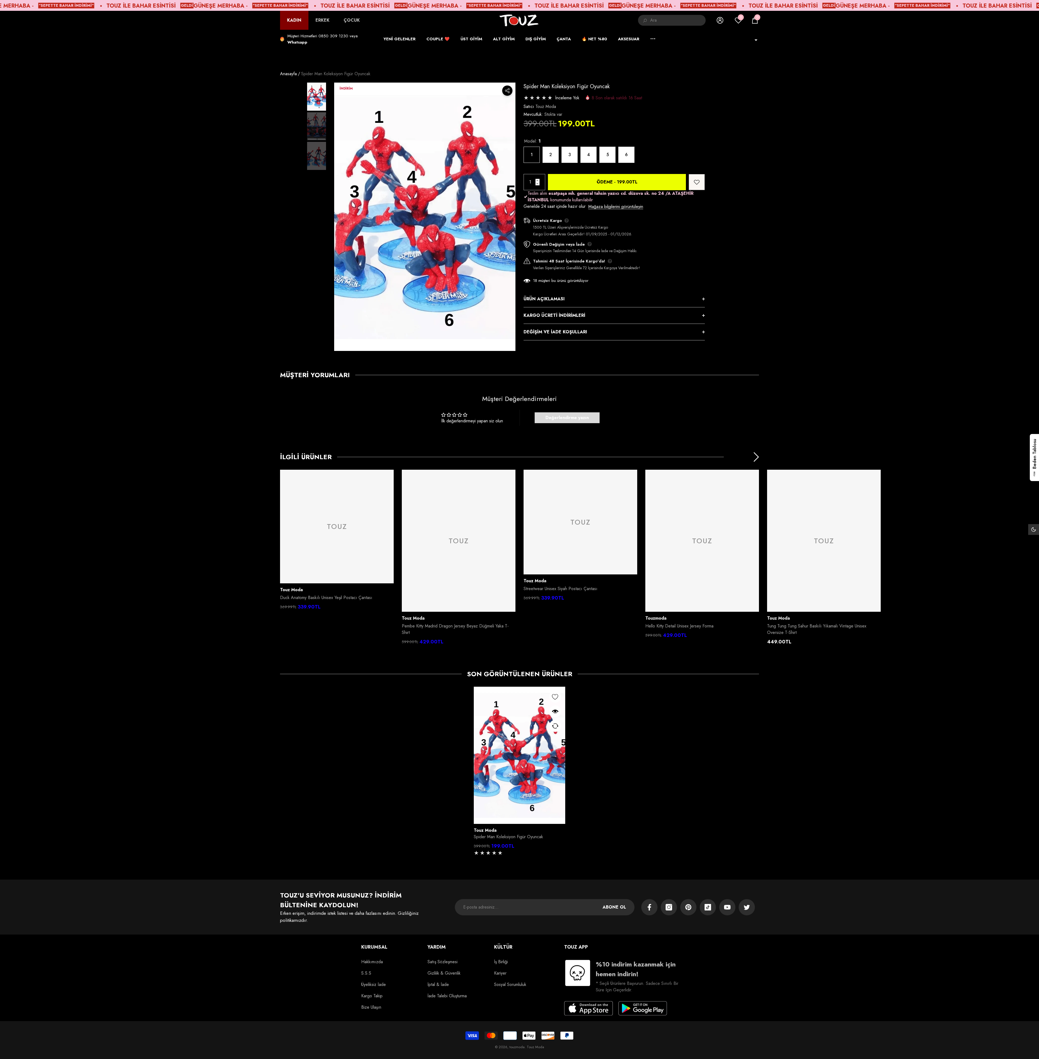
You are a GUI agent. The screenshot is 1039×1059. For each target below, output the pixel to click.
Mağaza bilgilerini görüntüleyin (615, 206)
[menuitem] (294, 20)
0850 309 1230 (333, 36)
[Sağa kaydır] (756, 457)
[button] (755, 20)
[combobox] (678, 20)
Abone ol (614, 907)
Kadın (294, 20)
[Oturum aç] (720, 20)
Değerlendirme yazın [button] (567, 418)
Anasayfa (288, 74)
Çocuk (352, 20)
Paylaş (507, 90)
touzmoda (655, 618)
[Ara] (672, 20)
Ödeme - (617, 182)
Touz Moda (545, 106)
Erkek (322, 20)
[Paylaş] (507, 90)
